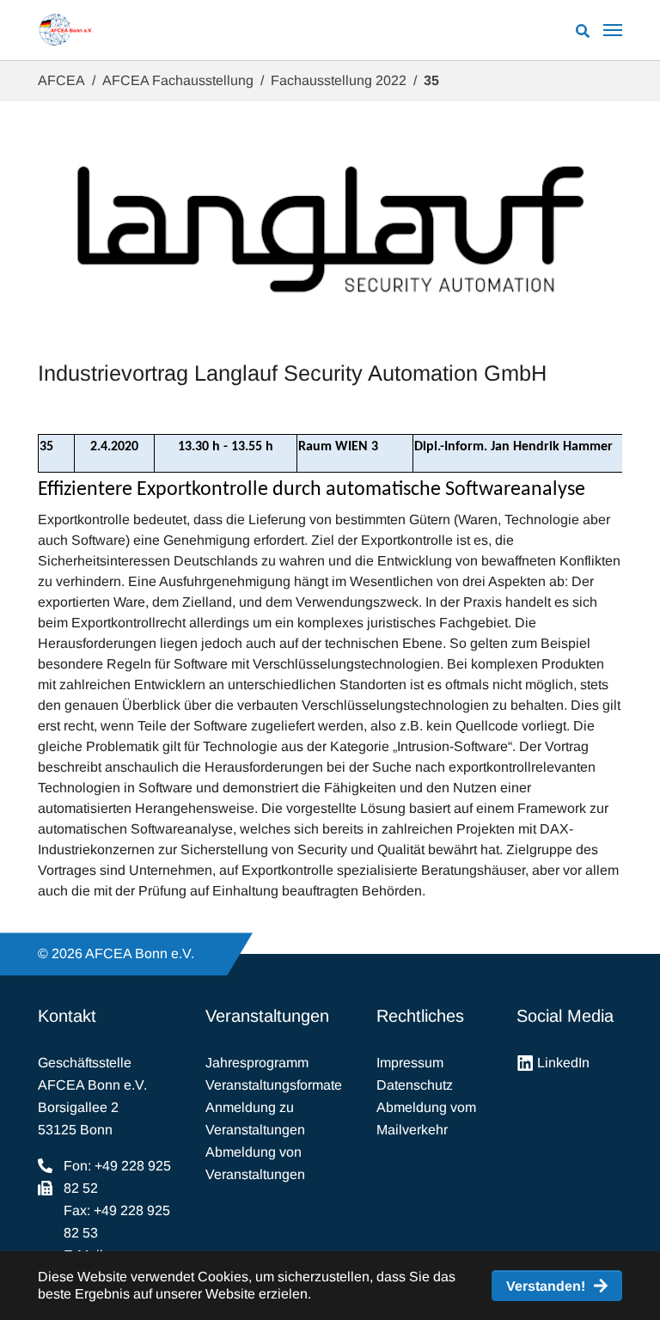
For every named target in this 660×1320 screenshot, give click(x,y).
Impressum (409, 1062)
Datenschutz (414, 1085)
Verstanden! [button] (545, 1286)
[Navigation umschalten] (612, 30)
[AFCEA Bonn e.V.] (66, 30)
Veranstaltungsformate (273, 1085)
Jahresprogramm (257, 1062)
